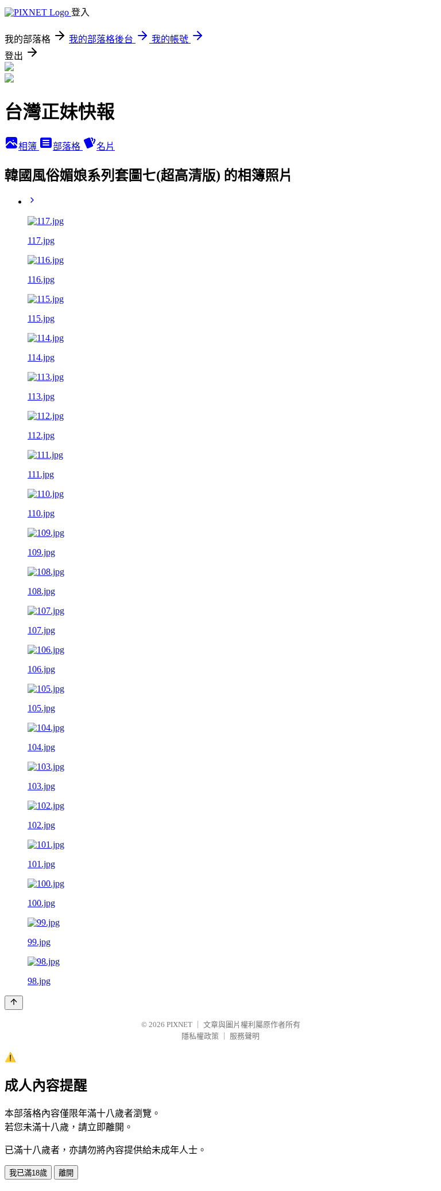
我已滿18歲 (28, 1173)
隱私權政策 (200, 1036)
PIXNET (179, 1024)
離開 (66, 1173)
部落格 (68, 146)
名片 (105, 146)
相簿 (28, 146)
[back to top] (14, 1003)
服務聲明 (245, 1036)
